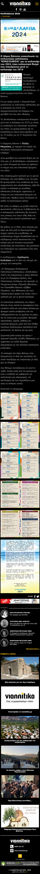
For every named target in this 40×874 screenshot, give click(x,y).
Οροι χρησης (20, 859)
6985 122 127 (19, 846)
